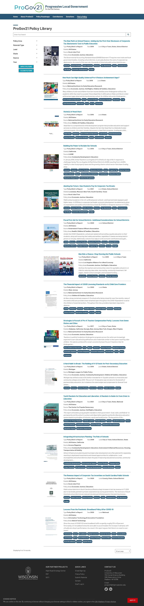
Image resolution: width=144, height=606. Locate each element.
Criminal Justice (88, 421)
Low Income (103, 133)
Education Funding (105, 99)
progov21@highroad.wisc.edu (115, 585)
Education (116, 99)
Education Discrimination (89, 174)
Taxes (114, 65)
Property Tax (113, 170)
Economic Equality (70, 351)
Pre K (87, 103)
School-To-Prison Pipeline (73, 421)
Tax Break (67, 69)
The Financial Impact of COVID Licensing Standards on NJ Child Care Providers (94, 284)
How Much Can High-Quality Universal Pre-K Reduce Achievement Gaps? (91, 77)
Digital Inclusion (93, 534)
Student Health (101, 308)
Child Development (69, 103)
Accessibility (99, 137)
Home (15, 17)
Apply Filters (26, 66)
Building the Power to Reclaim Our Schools (80, 146)
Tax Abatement (106, 65)
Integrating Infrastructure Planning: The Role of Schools (86, 437)
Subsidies (117, 308)
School (117, 467)
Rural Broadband (69, 541)
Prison (109, 421)
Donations (70, 17)
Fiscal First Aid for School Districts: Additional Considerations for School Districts (96, 220)
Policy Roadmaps (43, 17)
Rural (75, 537)
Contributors (58, 17)
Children (102, 246)
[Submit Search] (128, 34)
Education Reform (96, 170)
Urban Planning (69, 467)
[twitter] (106, 589)
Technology (68, 534)
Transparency (122, 65)
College (100, 388)
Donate (78, 581)
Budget (91, 69)
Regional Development (94, 467)
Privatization (103, 174)
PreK (122, 99)
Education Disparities (71, 178)
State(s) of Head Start (72, 112)
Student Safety (83, 246)
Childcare (76, 133)
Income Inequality (83, 351)
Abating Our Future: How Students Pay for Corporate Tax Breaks (89, 186)
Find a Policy (82, 17)
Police (128, 421)
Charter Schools (124, 170)
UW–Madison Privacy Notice (105, 601)
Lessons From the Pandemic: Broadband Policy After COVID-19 (88, 509)
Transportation (114, 463)
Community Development (72, 463)
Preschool (99, 103)
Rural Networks (83, 537)
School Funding (76, 65)
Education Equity (114, 174)
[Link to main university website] (28, 580)
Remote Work (106, 537)
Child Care (80, 103)
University (93, 388)
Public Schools (87, 65)
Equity (84, 99)
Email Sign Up (80, 571)
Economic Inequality (97, 351)
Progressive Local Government (66, 6)
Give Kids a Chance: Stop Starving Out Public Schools (99, 254)
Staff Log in (79, 584)
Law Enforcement (118, 421)
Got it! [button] (132, 600)
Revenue (97, 65)
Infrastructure (80, 467)
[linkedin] (110, 589)
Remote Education (118, 537)
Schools (66, 65)
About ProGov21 (27, 17)
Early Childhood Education (71, 99)
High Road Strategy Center (56, 571)
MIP (47, 574)
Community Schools (82, 424)
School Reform (114, 242)
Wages (90, 347)
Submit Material (81, 577)
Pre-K (92, 103)
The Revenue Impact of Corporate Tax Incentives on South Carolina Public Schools (96, 475)
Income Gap (109, 351)
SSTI (47, 577)
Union (106, 170)
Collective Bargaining (87, 178)
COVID (66, 242)
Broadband (82, 534)
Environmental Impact (89, 463)
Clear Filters (26, 70)
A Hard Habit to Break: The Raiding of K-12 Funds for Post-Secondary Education (95, 364)
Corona (108, 246)
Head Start (67, 133)
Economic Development (79, 69)
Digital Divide (87, 541)
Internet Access (105, 534)
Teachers (108, 137)
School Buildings (108, 467)
